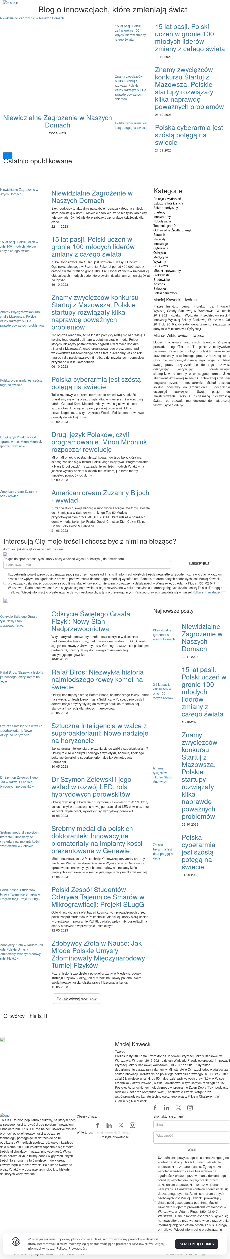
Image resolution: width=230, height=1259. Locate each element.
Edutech (159, 234)
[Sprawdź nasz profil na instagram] (190, 1107)
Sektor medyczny (165, 207)
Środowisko (161, 279)
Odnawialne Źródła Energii (172, 230)
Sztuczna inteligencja (168, 203)
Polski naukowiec (165, 293)
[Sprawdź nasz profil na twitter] (178, 1107)
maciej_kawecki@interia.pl (112, 1132)
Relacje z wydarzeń (167, 198)
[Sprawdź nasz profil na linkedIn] (166, 1107)
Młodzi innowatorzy (167, 270)
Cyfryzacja (160, 248)
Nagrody (159, 239)
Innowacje (160, 243)
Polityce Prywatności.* (208, 592)
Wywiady (159, 261)
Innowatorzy (162, 216)
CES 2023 (160, 266)
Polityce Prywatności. (71, 1248)
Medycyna (160, 257)
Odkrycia (159, 252)
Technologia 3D (164, 225)
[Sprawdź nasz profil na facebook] (155, 1107)
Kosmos (159, 284)
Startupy (159, 212)
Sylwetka (159, 288)
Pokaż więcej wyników (77, 999)
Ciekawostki (161, 275)
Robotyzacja (162, 221)
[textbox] (38, 1147)
